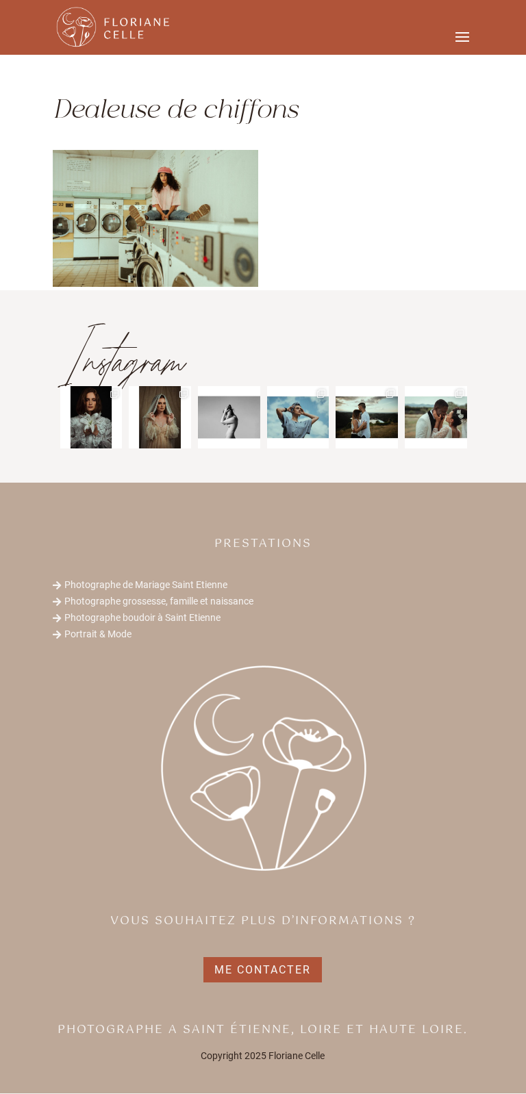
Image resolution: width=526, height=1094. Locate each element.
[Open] (91, 417)
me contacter (262, 969)
